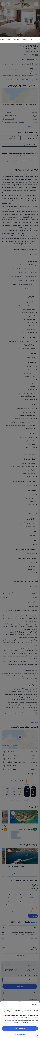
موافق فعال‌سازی (20, 1028)
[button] (20, 519)
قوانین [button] (8, 40)
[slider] (20, 1001)
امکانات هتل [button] (16, 40)
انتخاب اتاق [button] (33, 40)
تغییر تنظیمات (20, 1034)
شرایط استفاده (34, 1023)
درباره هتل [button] (24, 40)
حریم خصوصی (10, 1020)
